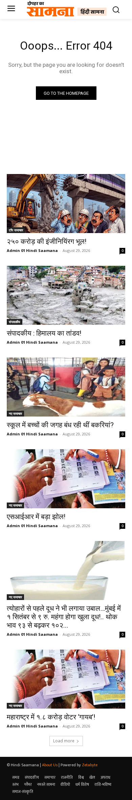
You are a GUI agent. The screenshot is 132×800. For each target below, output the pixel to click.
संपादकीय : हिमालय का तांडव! (44, 333)
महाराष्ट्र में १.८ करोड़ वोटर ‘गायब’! (51, 717)
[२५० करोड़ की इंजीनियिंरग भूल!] (66, 203)
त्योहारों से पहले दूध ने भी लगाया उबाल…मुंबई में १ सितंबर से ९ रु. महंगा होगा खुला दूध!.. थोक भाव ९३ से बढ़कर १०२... (64, 616)
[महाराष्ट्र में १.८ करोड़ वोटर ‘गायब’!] (66, 679)
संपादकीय (14, 321)
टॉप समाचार (16, 230)
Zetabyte (89, 765)
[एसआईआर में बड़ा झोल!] (66, 478)
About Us (50, 765)
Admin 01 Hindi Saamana (32, 250)
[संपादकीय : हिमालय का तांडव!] (66, 295)
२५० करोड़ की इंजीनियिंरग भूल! (46, 241)
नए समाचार (15, 413)
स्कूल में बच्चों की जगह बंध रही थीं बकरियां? (60, 425)
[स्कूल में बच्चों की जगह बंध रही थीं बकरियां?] (66, 387)
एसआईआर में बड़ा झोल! (36, 517)
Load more (63, 741)
